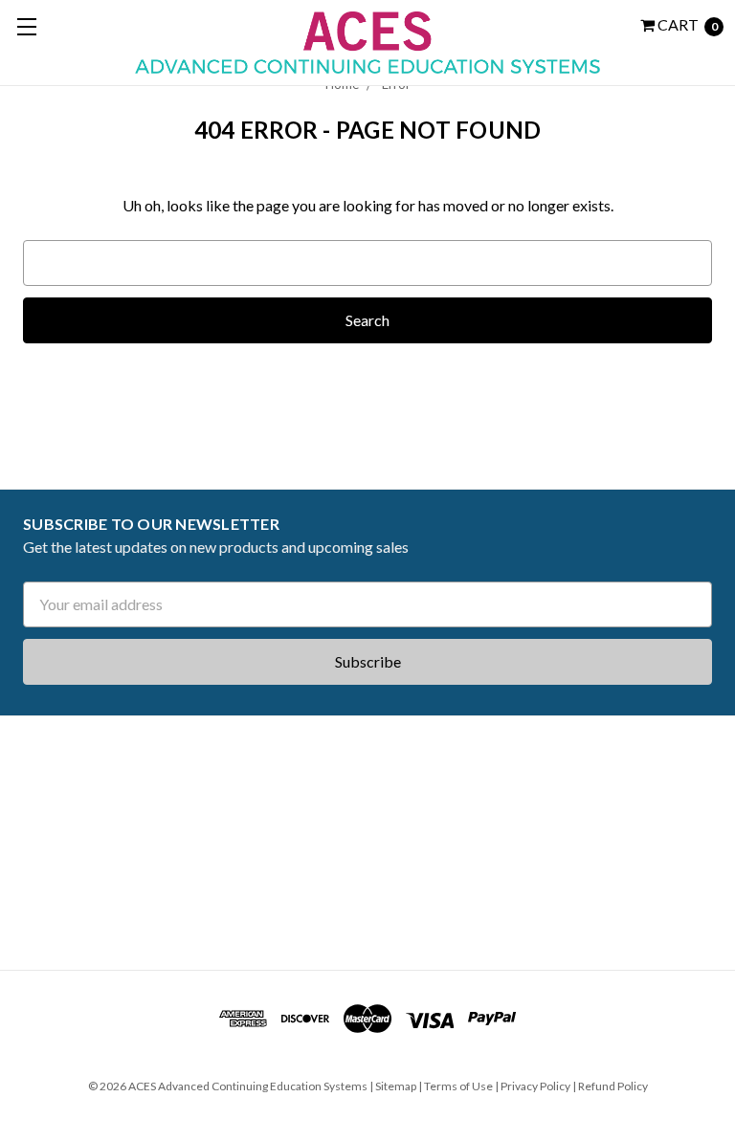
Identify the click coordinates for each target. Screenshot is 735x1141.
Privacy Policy (535, 1086)
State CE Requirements (99, 800)
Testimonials (68, 842)
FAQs (39, 883)
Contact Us (62, 925)
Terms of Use (458, 1086)
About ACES (61, 759)
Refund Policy (613, 1086)
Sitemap (395, 1086)
